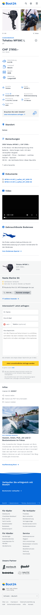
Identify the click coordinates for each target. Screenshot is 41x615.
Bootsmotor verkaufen (11, 491)
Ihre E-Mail (8, 318)
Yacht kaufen (6, 521)
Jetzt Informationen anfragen (13, 114)
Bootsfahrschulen (28, 549)
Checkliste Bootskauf (9, 516)
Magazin (25, 539)
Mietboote (26, 546)
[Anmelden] (31, 3)
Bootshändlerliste (8, 539)
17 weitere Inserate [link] (9, 299)
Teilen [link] (37, 33)
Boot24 (4, 503)
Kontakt (30, 604)
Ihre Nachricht (9, 330)
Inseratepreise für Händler (8, 542)
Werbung (26, 551)
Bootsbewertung (28, 519)
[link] (9, 567)
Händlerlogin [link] (6, 536)
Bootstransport (7, 528)
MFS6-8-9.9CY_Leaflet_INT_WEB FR (18, 179)
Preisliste (26, 514)
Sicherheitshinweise (13, 604)
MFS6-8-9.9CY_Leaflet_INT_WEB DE (18, 182)
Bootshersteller (7, 524)
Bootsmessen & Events (30, 544)
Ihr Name (7, 312)
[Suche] (26, 3)
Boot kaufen (6, 519)
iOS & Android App (29, 541)
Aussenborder (8, 38)
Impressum (14, 602)
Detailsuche (6, 514)
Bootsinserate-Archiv (30, 524)
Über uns (5, 602)
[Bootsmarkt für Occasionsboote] (9, 3)
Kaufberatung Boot (9, 464)
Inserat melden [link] (10, 402)
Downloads (26, 554)
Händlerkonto (6, 546)
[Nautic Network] (23, 573)
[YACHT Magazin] (25, 567)
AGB (13, 367)
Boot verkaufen (28, 516)
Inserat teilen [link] (9, 395)
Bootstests (5, 526)
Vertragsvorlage (28, 521)
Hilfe (24, 604)
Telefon (19, 324)
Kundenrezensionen (29, 526)
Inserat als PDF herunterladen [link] (16, 399)
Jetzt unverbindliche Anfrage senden (21, 363)
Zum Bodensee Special (10, 251)
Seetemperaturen (28, 536)
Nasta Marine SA (11, 278)
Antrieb (7, 94)
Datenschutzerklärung (27, 602)
